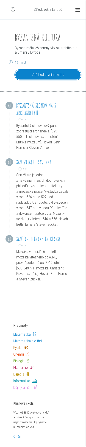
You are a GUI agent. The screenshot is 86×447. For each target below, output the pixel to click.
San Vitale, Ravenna (34, 162)
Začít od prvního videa (48, 74)
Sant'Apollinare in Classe (38, 239)
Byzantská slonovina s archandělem (36, 109)
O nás (17, 436)
